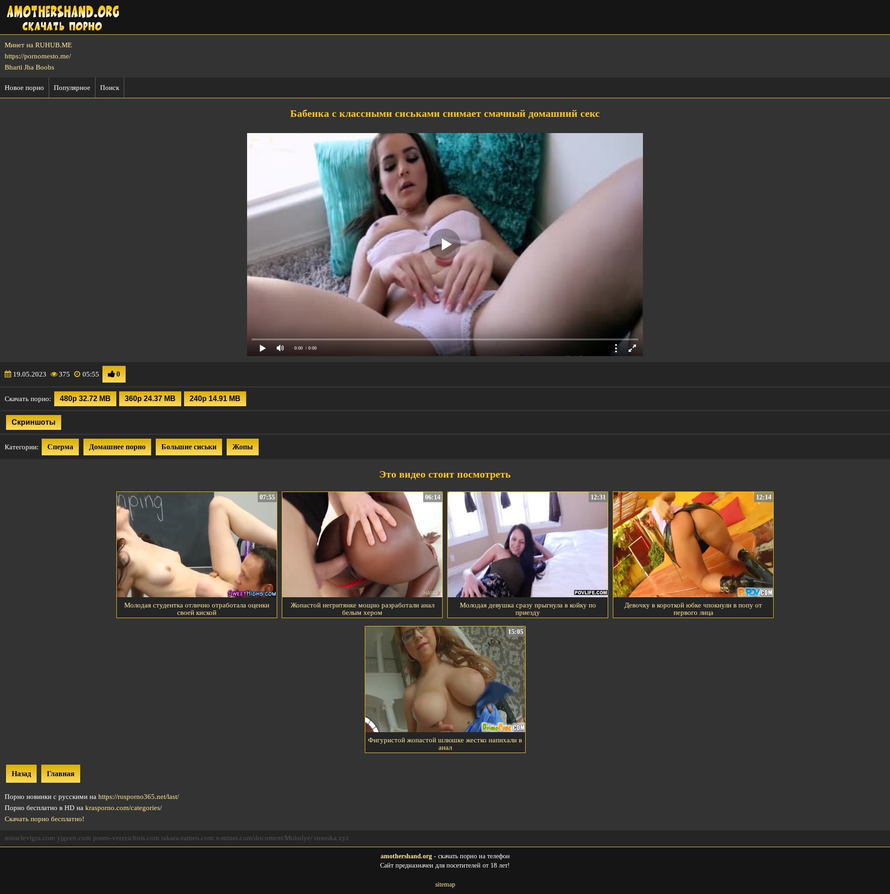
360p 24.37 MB (150, 398)
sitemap (445, 884)
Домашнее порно (117, 447)
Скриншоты (34, 422)
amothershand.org (406, 856)
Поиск (109, 87)
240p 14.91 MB (215, 398)
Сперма (60, 447)
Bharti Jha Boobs (29, 67)
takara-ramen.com (187, 838)
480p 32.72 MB (85, 398)
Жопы (242, 447)
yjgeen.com (74, 838)
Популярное (72, 87)
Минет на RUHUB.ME (38, 45)
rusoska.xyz (331, 838)
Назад (21, 774)
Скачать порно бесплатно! (44, 819)
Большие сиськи (188, 447)
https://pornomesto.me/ (38, 56)
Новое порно (24, 87)
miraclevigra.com (30, 838)
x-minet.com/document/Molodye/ (264, 838)
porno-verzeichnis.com (126, 838)
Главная (61, 774)
